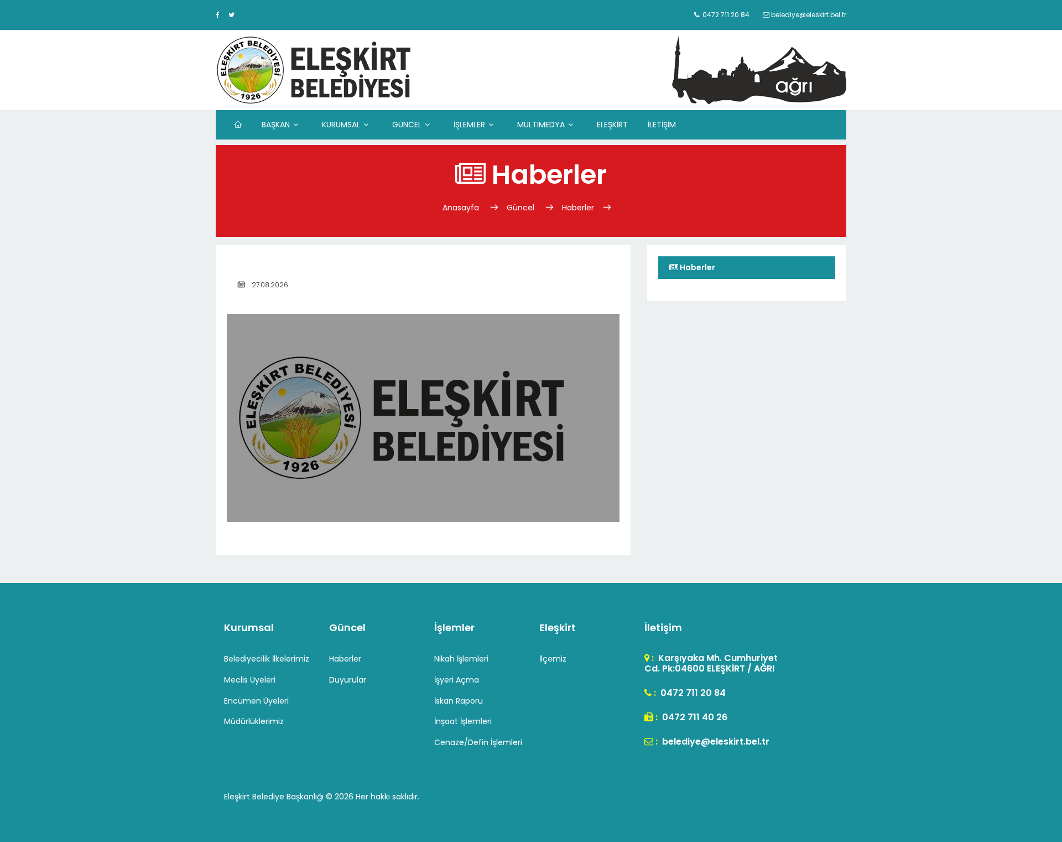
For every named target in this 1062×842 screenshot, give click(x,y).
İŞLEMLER (469, 124)
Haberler (578, 207)
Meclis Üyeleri (249, 679)
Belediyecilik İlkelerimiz (266, 658)
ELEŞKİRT (612, 124)
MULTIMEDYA (541, 124)
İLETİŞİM (662, 124)
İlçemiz (552, 658)
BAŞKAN (276, 124)
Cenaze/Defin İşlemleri (478, 742)
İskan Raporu (458, 700)
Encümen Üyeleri (256, 700)
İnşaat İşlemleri (463, 721)
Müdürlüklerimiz (254, 721)
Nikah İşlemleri (461, 658)
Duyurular (347, 679)
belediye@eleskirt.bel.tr (714, 741)
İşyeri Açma (456, 679)
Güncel (520, 207)
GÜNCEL (406, 124)
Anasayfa (461, 207)
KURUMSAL (341, 124)
